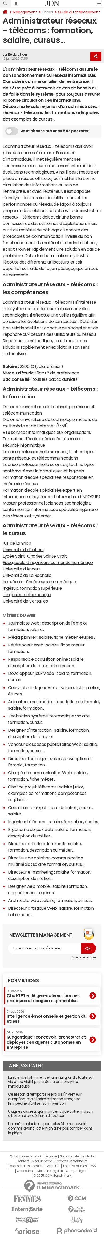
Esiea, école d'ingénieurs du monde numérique (48, 562)
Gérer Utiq (52, 1166)
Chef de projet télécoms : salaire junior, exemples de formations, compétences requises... (47, 793)
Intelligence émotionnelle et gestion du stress (46, 1016)
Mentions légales (50, 1170)
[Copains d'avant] (27, 1220)
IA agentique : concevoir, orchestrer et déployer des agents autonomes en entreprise (46, 1040)
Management (25, 12)
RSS (93, 1166)
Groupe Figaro (76, 1170)
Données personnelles (71, 1161)
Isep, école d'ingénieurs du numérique (39, 582)
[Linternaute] (27, 1209)
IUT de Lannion (17, 543)
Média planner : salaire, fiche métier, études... (51, 637)
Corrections (25, 1170)
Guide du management (79, 12)
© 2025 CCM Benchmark (52, 1175)
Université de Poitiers (23, 549)
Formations (23, 980)
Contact (23, 1161)
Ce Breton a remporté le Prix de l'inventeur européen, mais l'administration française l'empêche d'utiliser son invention (44, 1098)
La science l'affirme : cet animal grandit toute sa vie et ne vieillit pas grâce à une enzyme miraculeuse (50, 1082)
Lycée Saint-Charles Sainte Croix (35, 556)
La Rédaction (15, 54)
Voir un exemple (84, 957)
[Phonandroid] (76, 1230)
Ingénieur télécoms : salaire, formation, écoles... (54, 821)
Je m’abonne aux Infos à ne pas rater (55, 131)
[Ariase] (27, 1231)
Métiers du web (19, 615)
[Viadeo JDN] (76, 1220)
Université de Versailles (25, 601)
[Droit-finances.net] (76, 1209)
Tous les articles (75, 1166)
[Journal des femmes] (27, 1198)
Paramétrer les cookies (25, 1166)
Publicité (88, 1156)
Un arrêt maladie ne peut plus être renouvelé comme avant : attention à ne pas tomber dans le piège (50, 1128)
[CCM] (76, 1198)
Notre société (69, 1156)
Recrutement (42, 1161)
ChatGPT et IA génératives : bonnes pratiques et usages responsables (43, 996)
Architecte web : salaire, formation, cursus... (50, 900)
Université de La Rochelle (27, 575)
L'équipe (51, 1156)
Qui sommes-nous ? (25, 1156)
